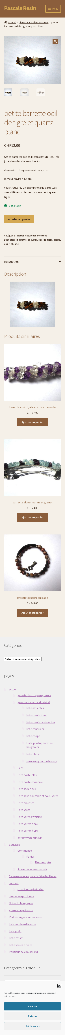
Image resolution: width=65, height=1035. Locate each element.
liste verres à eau (28, 824)
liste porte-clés (27, 775)
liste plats (32, 754)
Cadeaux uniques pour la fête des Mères (33, 876)
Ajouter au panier (19, 219)
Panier (30, 856)
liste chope (33, 736)
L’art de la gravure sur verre (25, 917)
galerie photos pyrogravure (34, 695)
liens (20, 768)
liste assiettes (35, 708)
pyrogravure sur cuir (30, 838)
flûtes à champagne (21, 903)
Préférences (32, 1026)
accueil (13, 689)
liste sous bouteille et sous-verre (38, 796)
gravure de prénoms (21, 910)
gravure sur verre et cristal (34, 702)
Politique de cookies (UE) (24, 952)
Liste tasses (16, 938)
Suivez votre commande (32, 869)
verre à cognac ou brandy (41, 761)
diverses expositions (21, 896)
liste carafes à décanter (40, 722)
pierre (57, 239)
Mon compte (43, 862)
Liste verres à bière (20, 945)
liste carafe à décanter (22, 924)
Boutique (14, 844)
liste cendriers (35, 729)
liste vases (24, 810)
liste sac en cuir (27, 789)
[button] (59, 986)
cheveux (32, 239)
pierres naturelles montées (33, 22)
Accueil (12, 22)
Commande (25, 850)
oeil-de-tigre (45, 239)
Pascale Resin (20, 8)
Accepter (32, 1006)
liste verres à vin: (28, 830)
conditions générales (31, 889)
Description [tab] (11, 261)
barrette (22, 239)
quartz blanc (11, 243)
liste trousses (26, 803)
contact (14, 883)
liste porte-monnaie (30, 782)
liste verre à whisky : (30, 817)
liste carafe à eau (36, 715)
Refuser (32, 1016)
